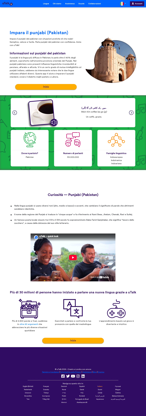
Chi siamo (57, 4)
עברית (64, 393)
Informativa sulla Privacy (71, 372)
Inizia (46, 87)
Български (46, 396)
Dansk (82, 389)
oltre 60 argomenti (29, 324)
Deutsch (64, 386)
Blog (95, 372)
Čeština (118, 393)
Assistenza (70, 4)
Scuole (81, 4)
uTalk (59, 369)
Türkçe (46, 393)
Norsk (64, 389)
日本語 (100, 393)
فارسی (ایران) (99, 396)
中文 (82, 393)
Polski (64, 396)
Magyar (118, 389)
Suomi (100, 389)
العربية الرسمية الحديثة (118, 399)
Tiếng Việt (46, 399)
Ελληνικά (28, 393)
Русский (118, 386)
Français (46, 386)
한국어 (64, 399)
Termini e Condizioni (50, 372)
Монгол (64, 402)
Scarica (101, 372)
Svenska (46, 389)
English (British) (28, 386)
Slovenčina (28, 396)
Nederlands (28, 389)
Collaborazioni (94, 4)
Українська (100, 399)
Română (82, 396)
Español (82, 386)
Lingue (46, 4)
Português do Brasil (82, 399)
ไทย (28, 399)
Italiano (99, 386)
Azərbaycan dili (82, 402)
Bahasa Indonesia (118, 396)
